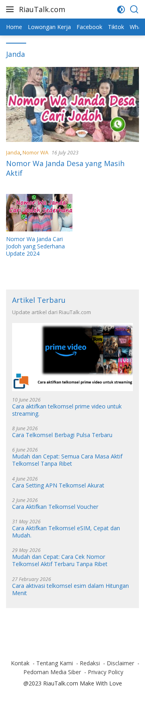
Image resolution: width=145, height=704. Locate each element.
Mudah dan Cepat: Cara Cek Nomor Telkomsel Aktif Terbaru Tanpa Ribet (60, 560)
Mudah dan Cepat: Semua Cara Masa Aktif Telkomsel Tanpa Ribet (67, 460)
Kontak (20, 663)
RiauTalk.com (42, 9)
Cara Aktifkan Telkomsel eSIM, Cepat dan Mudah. (66, 532)
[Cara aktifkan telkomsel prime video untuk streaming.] (72, 357)
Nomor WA (35, 152)
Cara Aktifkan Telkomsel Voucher (55, 506)
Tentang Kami (54, 663)
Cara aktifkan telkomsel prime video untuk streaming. (67, 410)
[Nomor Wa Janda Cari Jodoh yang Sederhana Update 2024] (39, 212)
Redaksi (90, 663)
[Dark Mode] (121, 9)
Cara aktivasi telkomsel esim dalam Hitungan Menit (70, 589)
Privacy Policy (105, 672)
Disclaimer (120, 663)
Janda (13, 152)
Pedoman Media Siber (52, 672)
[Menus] (11, 9)
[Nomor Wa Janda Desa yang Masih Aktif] (72, 104)
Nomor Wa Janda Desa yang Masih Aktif (65, 167)
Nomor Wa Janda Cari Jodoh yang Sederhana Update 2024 (35, 246)
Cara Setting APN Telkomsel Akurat (58, 485)
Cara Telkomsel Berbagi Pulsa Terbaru (62, 435)
